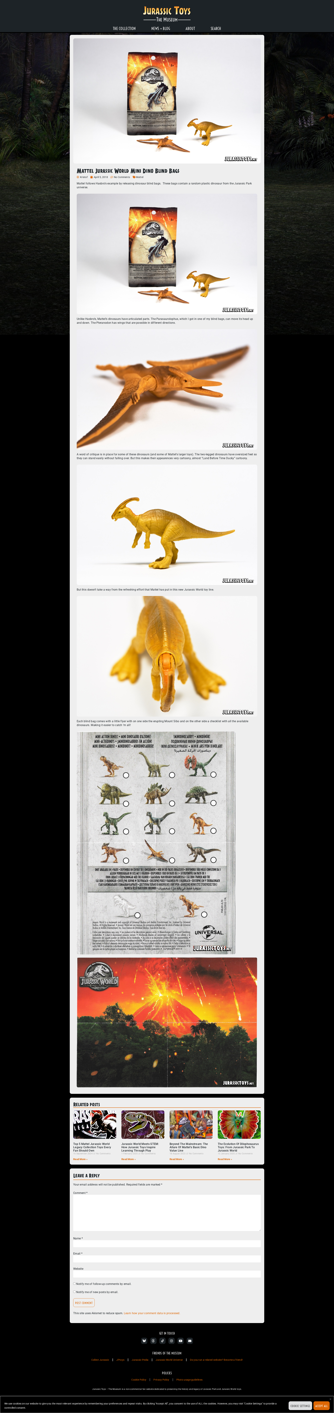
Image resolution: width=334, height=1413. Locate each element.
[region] (167, 1404)
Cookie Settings (300, 1406)
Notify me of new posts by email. (97, 1292)
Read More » (80, 1159)
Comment (80, 1193)
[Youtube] (180, 1341)
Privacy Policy (161, 1379)
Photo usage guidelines (189, 1379)
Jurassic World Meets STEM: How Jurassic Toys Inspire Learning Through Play (140, 1147)
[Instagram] (171, 1341)
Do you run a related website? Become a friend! (216, 1359)
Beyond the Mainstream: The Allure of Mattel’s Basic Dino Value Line (189, 1147)
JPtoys (120, 1359)
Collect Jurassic (100, 1359)
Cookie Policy (138, 1379)
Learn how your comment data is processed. (152, 1313)
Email (77, 1253)
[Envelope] (190, 1341)
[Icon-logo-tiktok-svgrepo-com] (162, 1341)
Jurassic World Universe (169, 1359)
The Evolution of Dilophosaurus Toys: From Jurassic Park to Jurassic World (238, 1147)
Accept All (321, 1406)
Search (216, 28)
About (190, 28)
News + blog (160, 28)
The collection (124, 28)
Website (78, 1268)
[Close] (330, 1399)
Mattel (139, 177)
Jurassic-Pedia (140, 1359)
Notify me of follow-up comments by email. (103, 1284)
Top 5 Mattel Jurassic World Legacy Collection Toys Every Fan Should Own (92, 1147)
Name (78, 1238)
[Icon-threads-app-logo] (153, 1341)
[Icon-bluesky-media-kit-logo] (144, 1341)
